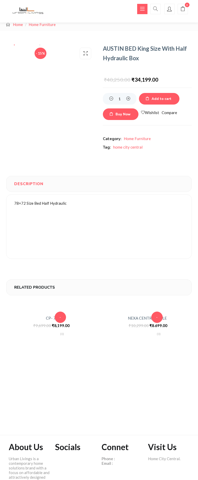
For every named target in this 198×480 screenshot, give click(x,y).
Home (18, 24)
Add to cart (161, 99)
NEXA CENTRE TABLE (147, 318)
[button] (182, 9)
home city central (128, 147)
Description (28, 183)
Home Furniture (42, 24)
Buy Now (123, 114)
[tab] (28, 184)
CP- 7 (51, 318)
